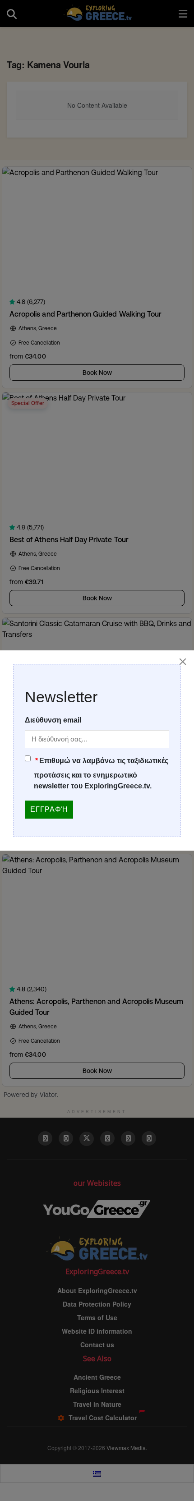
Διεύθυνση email (53, 720)
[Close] (182, 661)
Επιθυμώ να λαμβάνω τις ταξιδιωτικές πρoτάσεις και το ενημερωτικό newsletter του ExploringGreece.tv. (101, 773)
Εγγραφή (49, 809)
